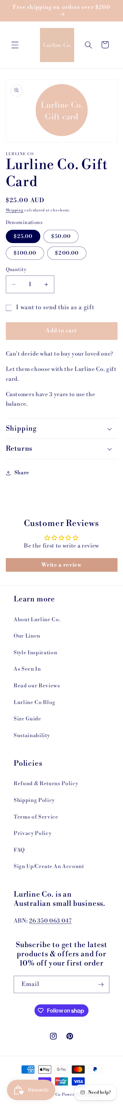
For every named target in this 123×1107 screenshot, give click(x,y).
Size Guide (27, 719)
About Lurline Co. (37, 619)
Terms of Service (36, 817)
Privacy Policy (32, 833)
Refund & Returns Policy (46, 783)
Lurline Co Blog (34, 702)
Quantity (16, 270)
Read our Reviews (37, 686)
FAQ (19, 850)
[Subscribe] (101, 984)
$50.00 (61, 236)
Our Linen (27, 636)
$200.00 (67, 253)
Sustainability (32, 735)
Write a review (61, 565)
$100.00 (25, 253)
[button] (15, 44)
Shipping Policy (34, 800)
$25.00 (23, 236)
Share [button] (21, 472)
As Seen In (27, 669)
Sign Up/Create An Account (49, 866)
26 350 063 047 (50, 920)
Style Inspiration (35, 652)
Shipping (15, 210)
